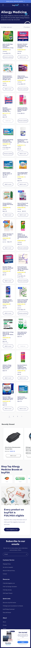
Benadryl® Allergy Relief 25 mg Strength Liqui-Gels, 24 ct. (8, 268)
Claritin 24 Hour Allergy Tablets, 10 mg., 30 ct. (7, 174)
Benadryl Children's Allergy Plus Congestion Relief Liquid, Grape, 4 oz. (22, 366)
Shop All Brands (7, 612)
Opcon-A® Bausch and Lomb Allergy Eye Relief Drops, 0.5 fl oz (23, 204)
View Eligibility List (11, 529)
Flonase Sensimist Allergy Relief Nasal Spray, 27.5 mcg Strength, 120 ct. (7, 77)
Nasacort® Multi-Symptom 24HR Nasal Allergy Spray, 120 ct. (8, 398)
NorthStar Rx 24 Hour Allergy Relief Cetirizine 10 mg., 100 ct (23, 141)
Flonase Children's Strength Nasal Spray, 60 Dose (8, 204)
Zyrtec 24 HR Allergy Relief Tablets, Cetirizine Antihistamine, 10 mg (8, 46)
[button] (3, 5)
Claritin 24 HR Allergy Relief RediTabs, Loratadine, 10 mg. (8, 141)
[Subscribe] (26, 554)
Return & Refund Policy (9, 570)
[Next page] (21, 416)
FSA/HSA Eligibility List (9, 583)
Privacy (5, 625)
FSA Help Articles (7, 590)
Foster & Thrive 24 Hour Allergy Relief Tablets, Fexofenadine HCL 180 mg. (23, 268)
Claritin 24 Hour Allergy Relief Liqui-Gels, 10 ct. (22, 398)
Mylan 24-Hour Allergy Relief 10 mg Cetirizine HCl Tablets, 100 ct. (8, 334)
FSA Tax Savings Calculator (10, 586)
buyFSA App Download (8, 609)
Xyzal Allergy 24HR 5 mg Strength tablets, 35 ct (23, 174)
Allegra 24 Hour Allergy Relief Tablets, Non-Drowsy (23, 77)
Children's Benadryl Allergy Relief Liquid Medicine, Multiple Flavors (22, 109)
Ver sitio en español (8, 567)
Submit (22, 642)
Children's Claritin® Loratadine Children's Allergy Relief (8, 301)
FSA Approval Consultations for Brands (13, 606)
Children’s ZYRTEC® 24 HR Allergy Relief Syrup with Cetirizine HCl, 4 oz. (23, 236)
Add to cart (13, 455)
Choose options (8, 57)
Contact (5, 574)
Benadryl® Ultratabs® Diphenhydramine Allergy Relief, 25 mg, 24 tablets (23, 46)
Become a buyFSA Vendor (9, 602)
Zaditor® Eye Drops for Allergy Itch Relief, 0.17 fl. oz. (8, 235)
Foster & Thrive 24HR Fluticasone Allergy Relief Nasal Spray (23, 301)
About (4, 622)
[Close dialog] (29, 630)
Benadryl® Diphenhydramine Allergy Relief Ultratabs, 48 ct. (7, 109)
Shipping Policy (7, 564)
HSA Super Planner (8, 593)
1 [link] (9, 416)
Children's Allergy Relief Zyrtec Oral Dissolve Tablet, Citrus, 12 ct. (7, 366)
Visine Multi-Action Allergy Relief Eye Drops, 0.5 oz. (22, 333)
